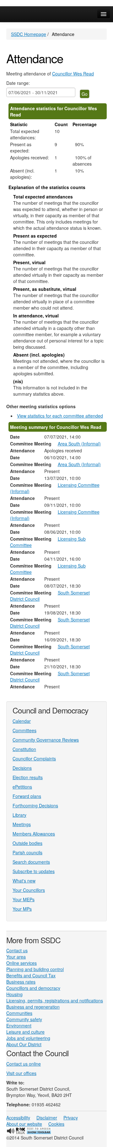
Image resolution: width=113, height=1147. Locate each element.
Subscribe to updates (34, 871)
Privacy (70, 1117)
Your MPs (22, 909)
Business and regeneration (33, 1007)
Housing (14, 994)
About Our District (23, 1044)
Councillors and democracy (33, 988)
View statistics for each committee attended (60, 416)
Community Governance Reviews (46, 740)
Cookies (56, 1124)
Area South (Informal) (79, 443)
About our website (24, 1124)
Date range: (18, 83)
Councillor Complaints (34, 758)
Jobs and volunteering (28, 1038)
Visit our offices (21, 1073)
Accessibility (18, 1117)
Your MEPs (24, 899)
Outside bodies (27, 843)
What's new (24, 880)
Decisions (22, 768)
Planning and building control (35, 969)
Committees (24, 730)
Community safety (24, 1019)
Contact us (17, 950)
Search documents (31, 862)
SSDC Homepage (28, 34)
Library (19, 815)
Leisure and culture (25, 1032)
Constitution (24, 749)
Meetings (22, 824)
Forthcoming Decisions (35, 805)
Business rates (20, 982)
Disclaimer (46, 1117)
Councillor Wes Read (73, 73)
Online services (21, 963)
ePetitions (22, 787)
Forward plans (27, 796)
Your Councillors (29, 890)
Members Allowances (34, 834)
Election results (28, 777)
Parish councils (27, 852)
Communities (19, 1013)
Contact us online (23, 1064)
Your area (16, 957)
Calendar (22, 721)
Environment (18, 1025)
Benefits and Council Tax (31, 975)
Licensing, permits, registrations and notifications (54, 1000)
